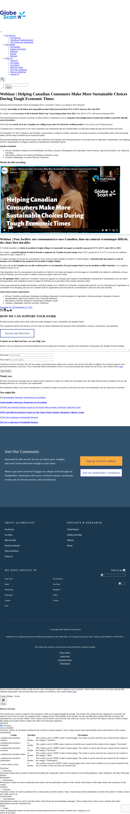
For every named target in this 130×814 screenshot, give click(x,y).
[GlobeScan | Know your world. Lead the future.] (13, 27)
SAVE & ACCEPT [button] (8, 813)
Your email (4, 360)
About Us (9, 58)
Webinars (14, 51)
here (121, 366)
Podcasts (13, 56)
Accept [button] (17, 696)
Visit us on (116, 570)
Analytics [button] (4, 787)
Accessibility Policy (65, 660)
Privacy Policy (65, 653)
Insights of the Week (74, 535)
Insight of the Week (18, 49)
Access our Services (17, 333)
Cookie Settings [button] (6, 696)
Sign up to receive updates (101, 461)
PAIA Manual (65, 664)
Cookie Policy (65, 656)
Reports (13, 54)
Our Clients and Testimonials (21, 42)
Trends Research (73, 529)
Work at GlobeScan (18, 72)
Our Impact (14, 65)
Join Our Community (18, 70)
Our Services (10, 35)
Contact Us (14, 74)
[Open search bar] (2, 79)
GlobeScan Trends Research (21, 40)
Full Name (4, 355)
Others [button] (2, 806)
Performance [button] (5, 777)
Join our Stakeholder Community (101, 472)
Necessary (7, 726)
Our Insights (10, 44)
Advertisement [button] (6, 796)
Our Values (14, 63)
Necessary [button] (4, 723)
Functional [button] (4, 768)
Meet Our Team (16, 67)
